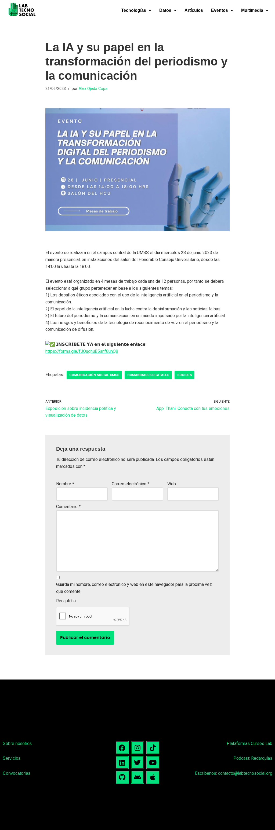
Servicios (11, 758)
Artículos (193, 10)
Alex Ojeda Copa (93, 88)
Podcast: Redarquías (252, 758)
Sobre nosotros (17, 743)
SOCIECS (184, 375)
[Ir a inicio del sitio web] (22, 10)
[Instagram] (137, 747)
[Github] (122, 777)
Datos (165, 10)
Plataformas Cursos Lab (249, 743)
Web (171, 483)
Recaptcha (66, 600)
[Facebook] (122, 747)
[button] (136, 10)
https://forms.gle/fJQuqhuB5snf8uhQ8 (81, 351)
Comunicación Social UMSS (94, 375)
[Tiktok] (153, 747)
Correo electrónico (130, 483)
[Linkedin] (122, 762)
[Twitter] (137, 762)
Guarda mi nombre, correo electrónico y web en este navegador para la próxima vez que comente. (134, 588)
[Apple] (153, 777)
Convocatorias (16, 773)
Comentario (68, 506)
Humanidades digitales (148, 375)
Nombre (65, 483)
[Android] (137, 777)
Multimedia (252, 10)
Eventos (219, 10)
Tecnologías (133, 10)
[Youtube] (153, 762)
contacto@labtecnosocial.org (245, 773)
